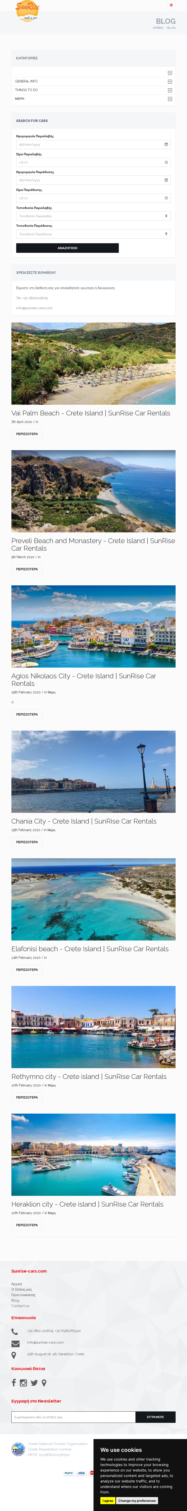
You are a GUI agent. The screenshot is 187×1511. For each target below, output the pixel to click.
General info (26, 81)
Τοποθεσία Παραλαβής (34, 208)
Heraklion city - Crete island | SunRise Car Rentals (87, 1204)
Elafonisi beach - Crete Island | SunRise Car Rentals (90, 949)
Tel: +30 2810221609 (32, 298)
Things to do (26, 90)
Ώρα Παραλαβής (29, 154)
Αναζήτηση (67, 248)
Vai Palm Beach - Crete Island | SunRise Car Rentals (90, 413)
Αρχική (158, 27)
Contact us (20, 1306)
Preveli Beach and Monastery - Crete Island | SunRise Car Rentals (93, 544)
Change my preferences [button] (137, 1501)
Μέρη (19, 98)
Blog (171, 27)
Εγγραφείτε (155, 1417)
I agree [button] (108, 1501)
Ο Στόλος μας (21, 1289)
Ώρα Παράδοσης (29, 190)
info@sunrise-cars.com (34, 308)
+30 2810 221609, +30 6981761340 (54, 1331)
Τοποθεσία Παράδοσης (34, 225)
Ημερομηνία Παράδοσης (35, 172)
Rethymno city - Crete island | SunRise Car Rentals (89, 1076)
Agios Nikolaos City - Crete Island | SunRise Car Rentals (83, 679)
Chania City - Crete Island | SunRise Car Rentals (84, 821)
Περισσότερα (27, 434)
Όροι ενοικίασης (23, 1295)
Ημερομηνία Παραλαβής (35, 136)
